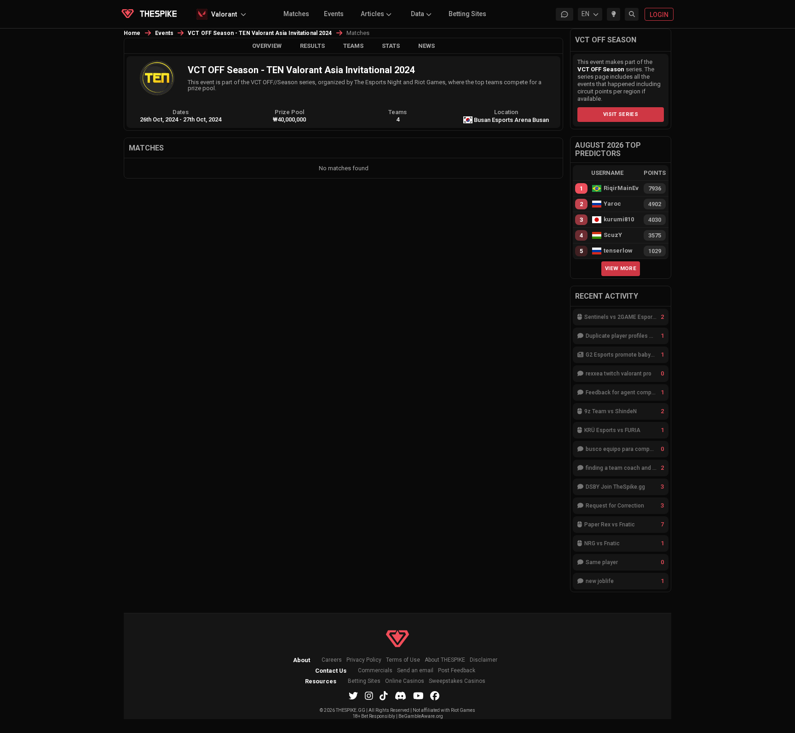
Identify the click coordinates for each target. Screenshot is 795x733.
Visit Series (620, 114)
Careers (332, 660)
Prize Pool (289, 112)
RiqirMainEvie (621, 188)
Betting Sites (467, 13)
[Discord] (400, 695)
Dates (181, 112)
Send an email (415, 671)
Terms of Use (403, 660)
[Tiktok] (384, 695)
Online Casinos (404, 681)
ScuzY (613, 235)
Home (132, 33)
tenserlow (618, 251)
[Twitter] (353, 695)
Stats (391, 45)
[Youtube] (418, 695)
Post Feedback (456, 671)
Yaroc (612, 204)
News (426, 45)
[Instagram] (369, 695)
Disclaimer (483, 660)
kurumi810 (619, 219)
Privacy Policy (363, 660)
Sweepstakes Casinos (457, 681)
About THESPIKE (445, 660)
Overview (267, 45)
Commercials (375, 671)
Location (506, 112)
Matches (296, 13)
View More (620, 268)
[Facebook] (434, 695)
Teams (353, 45)
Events (334, 13)
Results (312, 45)
